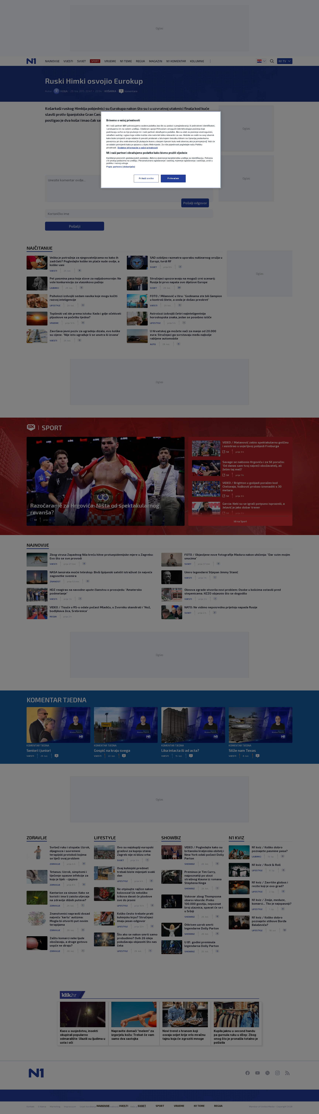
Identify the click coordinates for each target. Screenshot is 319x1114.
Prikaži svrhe (146, 178)
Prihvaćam (173, 178)
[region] (161, 149)
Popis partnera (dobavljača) (120, 166)
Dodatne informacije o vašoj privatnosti (138, 147)
